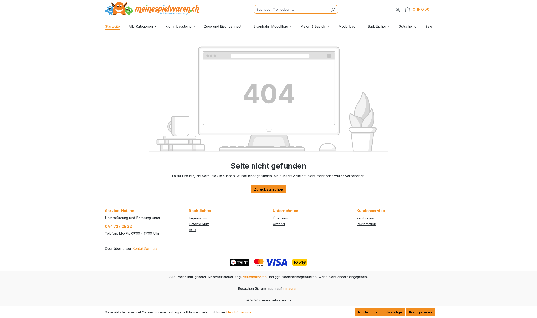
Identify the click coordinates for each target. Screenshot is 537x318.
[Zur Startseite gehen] (152, 8)
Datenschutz (199, 224)
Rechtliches (200, 211)
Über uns (280, 218)
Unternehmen (285, 211)
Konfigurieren (420, 312)
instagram (290, 288)
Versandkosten (255, 277)
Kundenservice (371, 211)
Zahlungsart (366, 218)
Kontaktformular (146, 248)
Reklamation (366, 224)
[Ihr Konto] (398, 9)
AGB (192, 230)
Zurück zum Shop (268, 189)
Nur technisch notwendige (380, 312)
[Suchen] (333, 9)
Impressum (198, 218)
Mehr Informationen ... (241, 312)
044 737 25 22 (118, 226)
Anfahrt (279, 224)
